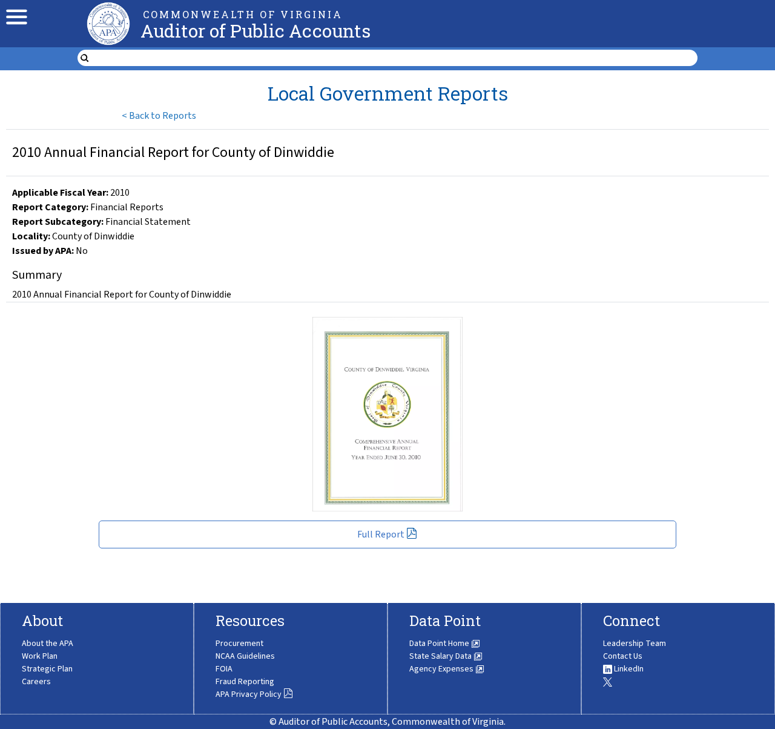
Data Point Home (440, 643)
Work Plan (40, 656)
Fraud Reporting (245, 682)
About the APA (47, 643)
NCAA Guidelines (245, 656)
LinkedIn (628, 669)
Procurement (239, 643)
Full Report (380, 534)
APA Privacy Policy (249, 694)
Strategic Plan (47, 669)
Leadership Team (634, 643)
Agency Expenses (442, 669)
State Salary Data (441, 656)
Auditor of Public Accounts (255, 30)
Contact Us (622, 656)
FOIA (224, 669)
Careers (36, 682)
